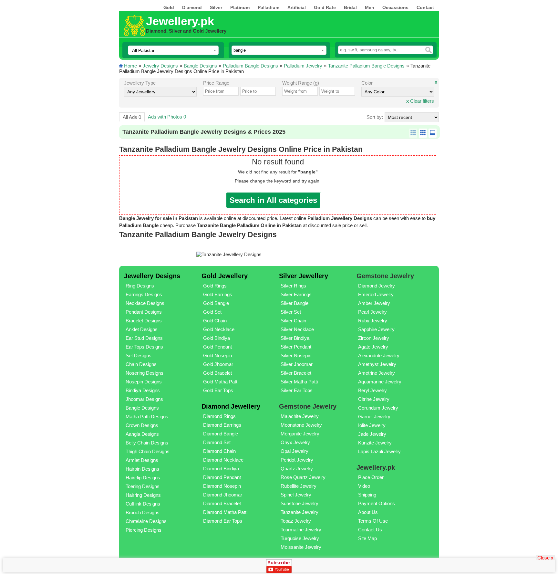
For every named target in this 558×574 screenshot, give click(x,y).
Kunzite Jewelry (375, 442)
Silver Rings (293, 285)
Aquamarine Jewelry (379, 381)
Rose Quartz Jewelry (303, 477)
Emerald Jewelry (376, 294)
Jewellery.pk (180, 21)
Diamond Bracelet (222, 503)
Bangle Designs (200, 65)
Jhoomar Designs (144, 399)
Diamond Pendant (222, 477)
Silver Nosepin (296, 355)
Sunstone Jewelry (299, 503)
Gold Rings (215, 285)
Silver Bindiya (295, 338)
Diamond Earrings (222, 425)
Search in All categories (273, 200)
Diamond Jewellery (231, 406)
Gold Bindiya (216, 338)
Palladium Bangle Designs (250, 65)
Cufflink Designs (143, 503)
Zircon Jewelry (373, 338)
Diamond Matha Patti (225, 512)
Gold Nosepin (217, 355)
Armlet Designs (142, 460)
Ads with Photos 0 (167, 117)
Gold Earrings (217, 294)
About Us (368, 512)
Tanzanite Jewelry (299, 512)
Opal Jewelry (294, 451)
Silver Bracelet (296, 373)
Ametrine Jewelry (376, 373)
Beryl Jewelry (372, 390)
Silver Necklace (297, 329)
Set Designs (138, 355)
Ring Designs (140, 285)
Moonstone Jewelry (301, 425)
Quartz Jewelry (297, 468)
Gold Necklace (218, 329)
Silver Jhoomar (297, 364)
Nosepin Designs (144, 381)
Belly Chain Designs (147, 442)
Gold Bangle (216, 303)
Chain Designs (141, 364)
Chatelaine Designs (146, 521)
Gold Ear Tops (218, 390)
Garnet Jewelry (374, 416)
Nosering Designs (144, 373)
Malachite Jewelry (300, 416)
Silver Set (291, 312)
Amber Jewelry (374, 303)
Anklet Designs (142, 329)
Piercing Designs (143, 530)
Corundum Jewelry (378, 408)
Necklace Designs (145, 303)
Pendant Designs (144, 312)
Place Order (371, 477)
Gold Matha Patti (220, 381)
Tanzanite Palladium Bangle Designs (366, 65)
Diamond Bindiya (221, 468)
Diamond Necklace (223, 460)
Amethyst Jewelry (377, 364)
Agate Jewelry (373, 347)
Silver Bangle (294, 303)
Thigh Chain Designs (148, 451)
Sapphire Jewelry (376, 329)
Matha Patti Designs (147, 416)
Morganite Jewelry (300, 433)
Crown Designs (142, 425)
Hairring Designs (143, 495)
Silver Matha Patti (299, 381)
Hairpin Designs (142, 469)
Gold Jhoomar (218, 364)
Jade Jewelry (372, 434)
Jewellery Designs (152, 275)
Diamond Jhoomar (222, 494)
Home (130, 65)
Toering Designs (143, 486)
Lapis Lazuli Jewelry (379, 451)
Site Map (367, 538)
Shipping (367, 494)
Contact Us (370, 529)
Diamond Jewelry (376, 285)
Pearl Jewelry (372, 312)
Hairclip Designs (143, 477)
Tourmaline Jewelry (301, 529)
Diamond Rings (219, 416)
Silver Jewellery (303, 275)
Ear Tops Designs (144, 347)
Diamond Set (217, 442)
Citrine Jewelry (373, 399)
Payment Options (376, 503)
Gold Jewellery (225, 275)
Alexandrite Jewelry (378, 355)
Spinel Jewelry (296, 494)
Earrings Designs (144, 294)
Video (364, 486)
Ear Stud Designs (144, 338)
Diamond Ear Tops (222, 521)
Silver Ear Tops (297, 390)
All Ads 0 (132, 117)
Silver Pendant (296, 347)
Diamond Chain (219, 451)
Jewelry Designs (160, 65)
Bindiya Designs (143, 390)
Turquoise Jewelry (300, 538)
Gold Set (212, 312)
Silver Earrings (296, 294)
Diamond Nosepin (222, 486)
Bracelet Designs (144, 320)
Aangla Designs (142, 434)
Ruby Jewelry (372, 320)
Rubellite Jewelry (298, 486)
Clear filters (420, 101)
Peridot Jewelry (297, 460)
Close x (545, 557)
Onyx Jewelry (295, 442)
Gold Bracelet (217, 373)
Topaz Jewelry (296, 521)
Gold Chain (215, 320)
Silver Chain (293, 320)
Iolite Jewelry (372, 425)
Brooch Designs (143, 512)
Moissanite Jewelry (301, 547)
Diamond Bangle (220, 433)
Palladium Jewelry (303, 65)
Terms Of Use (373, 521)
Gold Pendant (217, 347)
